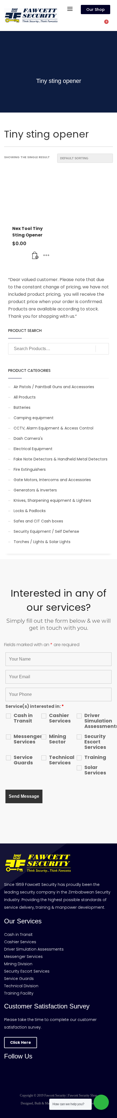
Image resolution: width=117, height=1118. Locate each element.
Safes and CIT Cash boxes (38, 521)
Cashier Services (60, 718)
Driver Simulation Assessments (98, 721)
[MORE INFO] (46, 255)
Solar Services (95, 770)
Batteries (22, 407)
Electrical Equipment (33, 448)
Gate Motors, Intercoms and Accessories (52, 479)
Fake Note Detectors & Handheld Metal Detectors (60, 459)
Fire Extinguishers (30, 469)
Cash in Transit (23, 718)
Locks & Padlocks (30, 510)
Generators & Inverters (35, 490)
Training (95, 757)
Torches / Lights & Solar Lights (42, 541)
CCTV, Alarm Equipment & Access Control (53, 428)
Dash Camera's (28, 438)
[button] (35, 255)
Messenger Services (27, 739)
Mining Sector (57, 739)
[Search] (102, 348)
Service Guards (23, 760)
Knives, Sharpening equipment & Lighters (52, 500)
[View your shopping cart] (109, 24)
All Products (25, 397)
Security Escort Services (95, 742)
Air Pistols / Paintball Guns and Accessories (54, 387)
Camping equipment (34, 418)
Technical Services (61, 760)
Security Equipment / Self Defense (46, 531)
